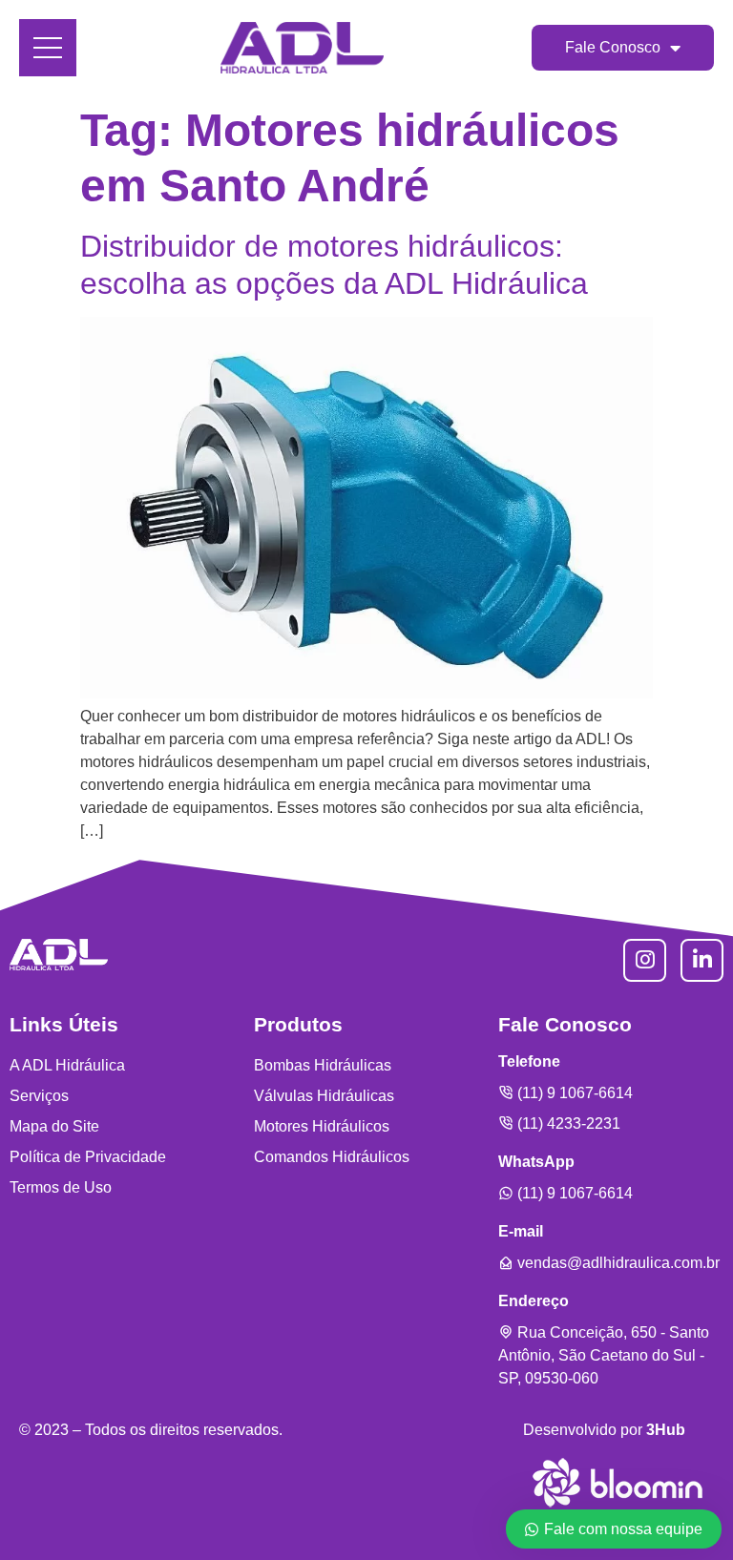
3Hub (665, 1430)
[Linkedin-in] (702, 960)
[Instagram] (644, 960)
